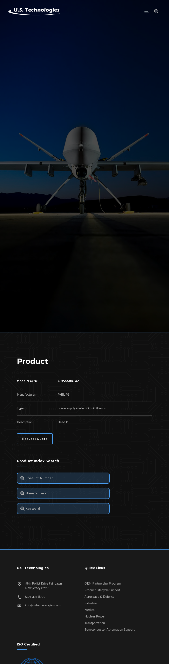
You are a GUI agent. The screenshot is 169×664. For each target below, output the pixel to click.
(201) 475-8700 (35, 597)
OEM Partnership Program (102, 583)
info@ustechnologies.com (43, 605)
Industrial (90, 603)
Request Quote (34, 439)
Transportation (94, 623)
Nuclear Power (94, 616)
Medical (89, 610)
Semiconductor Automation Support (109, 630)
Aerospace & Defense (99, 597)
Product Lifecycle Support (102, 590)
